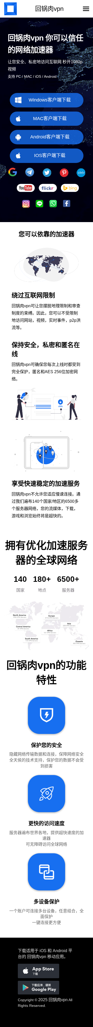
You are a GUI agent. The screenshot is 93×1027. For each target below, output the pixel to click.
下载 (22, 950)
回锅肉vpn (58, 1000)
